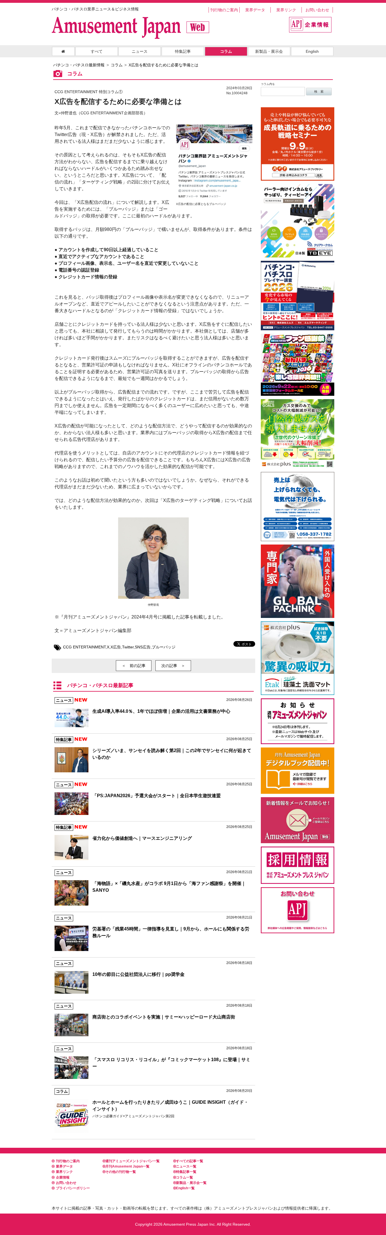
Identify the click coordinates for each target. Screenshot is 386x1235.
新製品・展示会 (269, 51)
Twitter (128, 647)
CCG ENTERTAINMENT (84, 647)
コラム (226, 51)
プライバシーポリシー (73, 1188)
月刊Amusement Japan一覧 (127, 1166)
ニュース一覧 (186, 1166)
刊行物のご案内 (224, 10)
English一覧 (185, 1188)
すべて (97, 51)
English (312, 51)
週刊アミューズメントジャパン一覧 (132, 1161)
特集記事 (183, 51)
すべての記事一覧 (189, 1161)
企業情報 (63, 1177)
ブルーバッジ (163, 647)
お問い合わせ (317, 10)
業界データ (255, 10)
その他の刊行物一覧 (120, 1172)
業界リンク (286, 10)
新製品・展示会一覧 (191, 1183)
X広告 (115, 647)
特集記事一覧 (186, 1172)
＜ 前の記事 (134, 665)
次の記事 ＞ (173, 665)
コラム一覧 (184, 1177)
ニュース (140, 51)
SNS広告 (143, 647)
